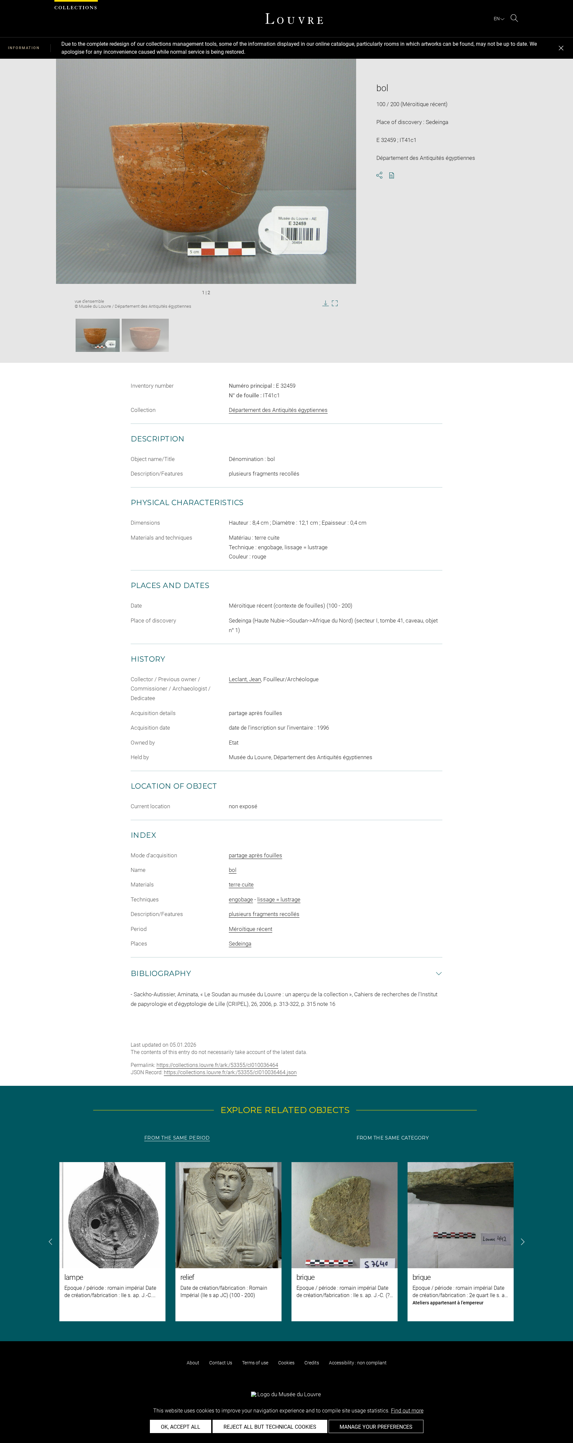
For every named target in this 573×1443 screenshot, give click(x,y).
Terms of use (255, 1362)
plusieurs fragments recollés (264, 914)
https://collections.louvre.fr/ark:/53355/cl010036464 (217, 1065)
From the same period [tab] (177, 1138)
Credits (311, 1362)
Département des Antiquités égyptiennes (278, 410)
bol (232, 870)
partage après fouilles (255, 855)
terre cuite (241, 884)
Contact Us (220, 1362)
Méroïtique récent (250, 929)
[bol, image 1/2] (98, 335)
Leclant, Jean (245, 679)
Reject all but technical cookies (269, 1427)
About (193, 1362)
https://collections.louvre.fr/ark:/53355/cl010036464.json (230, 1072)
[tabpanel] (286, 1241)
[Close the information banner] (561, 48)
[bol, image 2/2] (145, 335)
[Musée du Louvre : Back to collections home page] (294, 18)
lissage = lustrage (278, 899)
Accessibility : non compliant (358, 1362)
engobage (241, 899)
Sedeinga (240, 943)
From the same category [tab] (392, 1138)
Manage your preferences (376, 1427)
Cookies (286, 1362)
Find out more (407, 1411)
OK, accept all (180, 1427)
